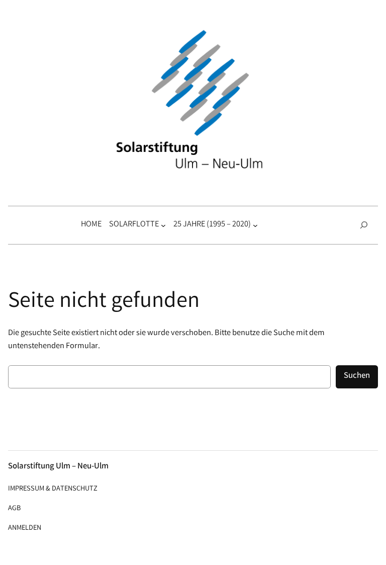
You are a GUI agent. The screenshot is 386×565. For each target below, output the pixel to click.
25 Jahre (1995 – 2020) (212, 225)
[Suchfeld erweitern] (364, 225)
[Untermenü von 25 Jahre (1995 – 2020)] (255, 224)
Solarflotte (134, 225)
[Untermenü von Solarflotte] (163, 224)
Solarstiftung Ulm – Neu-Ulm (58, 466)
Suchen (357, 376)
